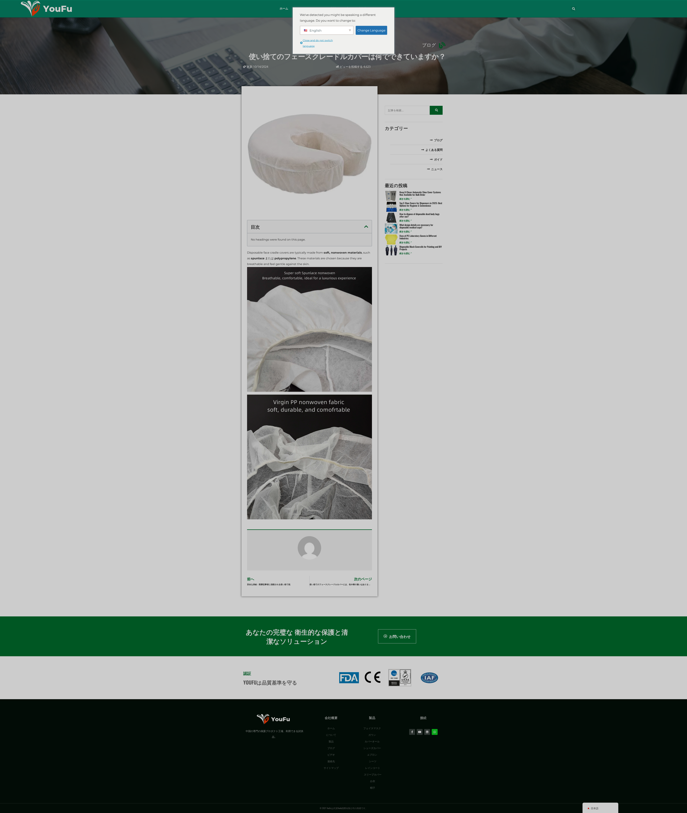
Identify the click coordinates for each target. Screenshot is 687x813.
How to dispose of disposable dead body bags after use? (419, 215)
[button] (573, 8)
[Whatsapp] (435, 732)
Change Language (371, 30)
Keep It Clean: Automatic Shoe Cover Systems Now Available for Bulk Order (420, 193)
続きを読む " (405, 198)
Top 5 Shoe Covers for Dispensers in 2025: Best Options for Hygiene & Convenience (420, 204)
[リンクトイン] (427, 732)
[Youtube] (420, 732)
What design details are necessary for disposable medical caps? (416, 226)
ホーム (284, 8)
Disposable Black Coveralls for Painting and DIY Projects (420, 248)
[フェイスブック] (412, 732)
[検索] (436, 110)
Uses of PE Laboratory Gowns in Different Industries (418, 237)
